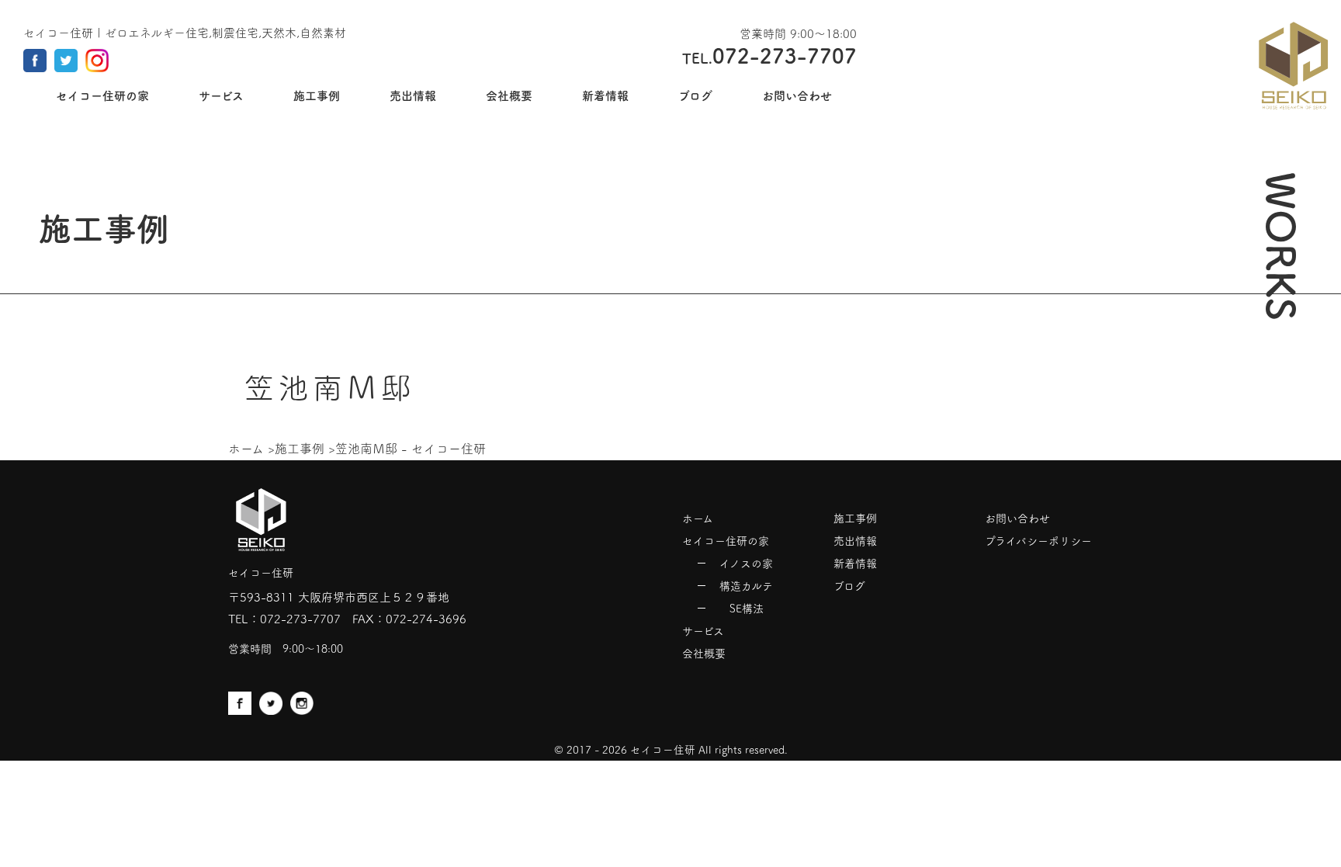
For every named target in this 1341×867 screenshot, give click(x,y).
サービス (703, 631)
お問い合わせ (1017, 518)
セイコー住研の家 (725, 541)
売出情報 (855, 541)
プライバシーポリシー (1038, 541)
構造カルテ (746, 586)
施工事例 (299, 448)
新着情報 (855, 563)
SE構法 (746, 608)
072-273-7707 (300, 619)
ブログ (849, 586)
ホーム (246, 448)
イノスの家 (746, 563)
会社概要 (704, 653)
